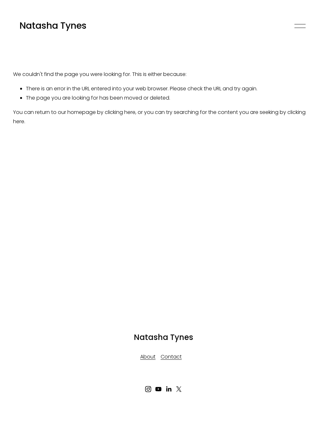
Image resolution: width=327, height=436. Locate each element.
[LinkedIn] (168, 389)
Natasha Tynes (53, 25)
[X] (179, 389)
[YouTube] (158, 389)
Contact (171, 356)
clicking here (120, 112)
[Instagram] (148, 389)
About (148, 356)
